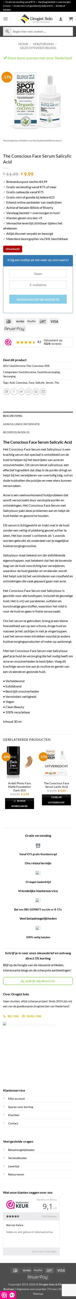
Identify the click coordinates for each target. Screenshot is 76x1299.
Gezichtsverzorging (38, 48)
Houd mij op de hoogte (38, 299)
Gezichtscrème (27, 372)
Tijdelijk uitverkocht (56, 800)
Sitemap (38, 1293)
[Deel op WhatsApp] (6, 391)
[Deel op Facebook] (14, 391)
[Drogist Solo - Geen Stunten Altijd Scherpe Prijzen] (36, 18)
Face (31, 382)
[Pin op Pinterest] (36, 391)
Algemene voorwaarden (31, 1289)
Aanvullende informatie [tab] (21, 424)
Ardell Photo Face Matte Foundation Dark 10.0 (19, 787)
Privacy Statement (59, 1289)
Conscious (22, 382)
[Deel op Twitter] (21, 391)
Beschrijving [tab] (12, 415)
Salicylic (40, 382)
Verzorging (43, 44)
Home (23, 44)
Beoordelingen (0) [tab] (16, 432)
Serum (49, 382)
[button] (5, 19)
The (57, 382)
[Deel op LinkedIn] (43, 391)
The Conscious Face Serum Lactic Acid (56, 785)
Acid (12, 382)
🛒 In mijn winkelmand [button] (19, 803)
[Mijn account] (61, 18)
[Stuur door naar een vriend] (28, 391)
